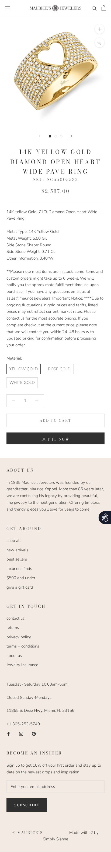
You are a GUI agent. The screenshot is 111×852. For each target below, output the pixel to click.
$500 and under (20, 578)
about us (14, 655)
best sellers (16, 559)
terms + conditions (22, 646)
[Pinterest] (34, 733)
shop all (13, 540)
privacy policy (18, 637)
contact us (15, 618)
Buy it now (55, 439)
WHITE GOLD (22, 382)
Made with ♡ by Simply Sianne (71, 836)
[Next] (71, 136)
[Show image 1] (50, 136)
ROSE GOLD (59, 369)
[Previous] (40, 136)
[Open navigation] (7, 8)
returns (12, 627)
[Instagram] (21, 733)
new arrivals (17, 550)
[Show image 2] (55, 136)
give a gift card (19, 587)
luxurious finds (19, 568)
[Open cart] (104, 8)
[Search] (94, 8)
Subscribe (26, 805)
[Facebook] (8, 733)
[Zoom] (99, 29)
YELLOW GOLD (23, 369)
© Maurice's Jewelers (41, 832)
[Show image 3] (61, 136)
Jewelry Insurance (22, 664)
